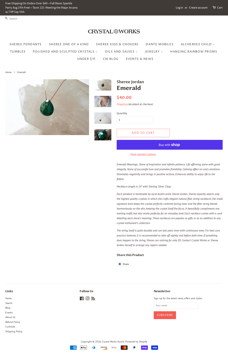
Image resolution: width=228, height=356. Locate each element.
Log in (179, 7)
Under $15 (86, 59)
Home (8, 72)
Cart (220, 7)
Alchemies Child (197, 44)
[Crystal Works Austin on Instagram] (87, 299)
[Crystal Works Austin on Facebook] (82, 299)
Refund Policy (12, 322)
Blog (7, 307)
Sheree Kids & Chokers (117, 44)
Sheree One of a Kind (69, 44)
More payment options (143, 154)
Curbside (10, 326)
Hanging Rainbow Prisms (193, 52)
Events (9, 312)
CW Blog (111, 59)
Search (8, 303)
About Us (10, 317)
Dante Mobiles (159, 44)
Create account (198, 7)
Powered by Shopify (136, 341)
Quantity (122, 113)
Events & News (140, 59)
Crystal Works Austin (113, 341)
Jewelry (153, 52)
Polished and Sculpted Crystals (64, 52)
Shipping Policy (13, 331)
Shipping (122, 104)
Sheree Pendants (25, 44)
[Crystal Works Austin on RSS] (93, 299)
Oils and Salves (120, 52)
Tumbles (18, 52)
